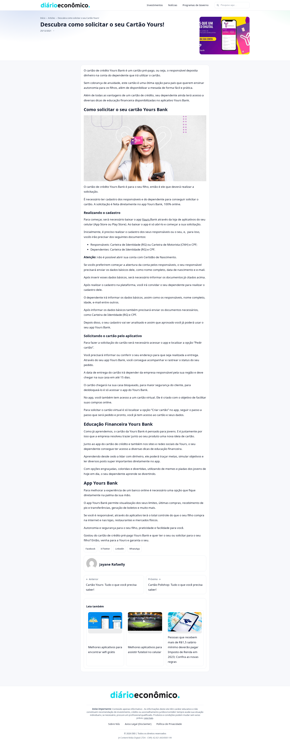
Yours (146, 219)
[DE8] (65, 5)
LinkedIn (119, 548)
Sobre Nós (114, 724)
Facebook (90, 548)
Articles (51, 18)
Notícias (172, 5)
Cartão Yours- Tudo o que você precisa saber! (111, 585)
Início (42, 18)
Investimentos (155, 5)
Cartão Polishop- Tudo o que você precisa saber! (175, 585)
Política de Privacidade (169, 724)
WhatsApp (134, 548)
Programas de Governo (195, 5)
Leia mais (148, 718)
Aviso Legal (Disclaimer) (138, 724)
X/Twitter (105, 548)
